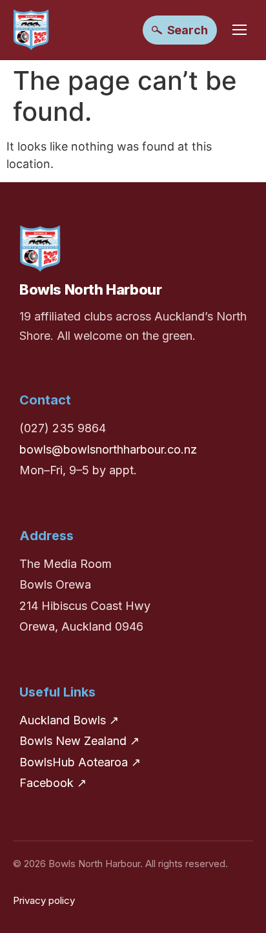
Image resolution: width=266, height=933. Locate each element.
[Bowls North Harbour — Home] (31, 29)
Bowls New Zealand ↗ (79, 741)
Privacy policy (44, 900)
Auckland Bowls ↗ (69, 720)
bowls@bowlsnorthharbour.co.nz (108, 449)
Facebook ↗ (53, 783)
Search (187, 30)
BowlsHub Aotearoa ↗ (80, 762)
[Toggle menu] (239, 30)
